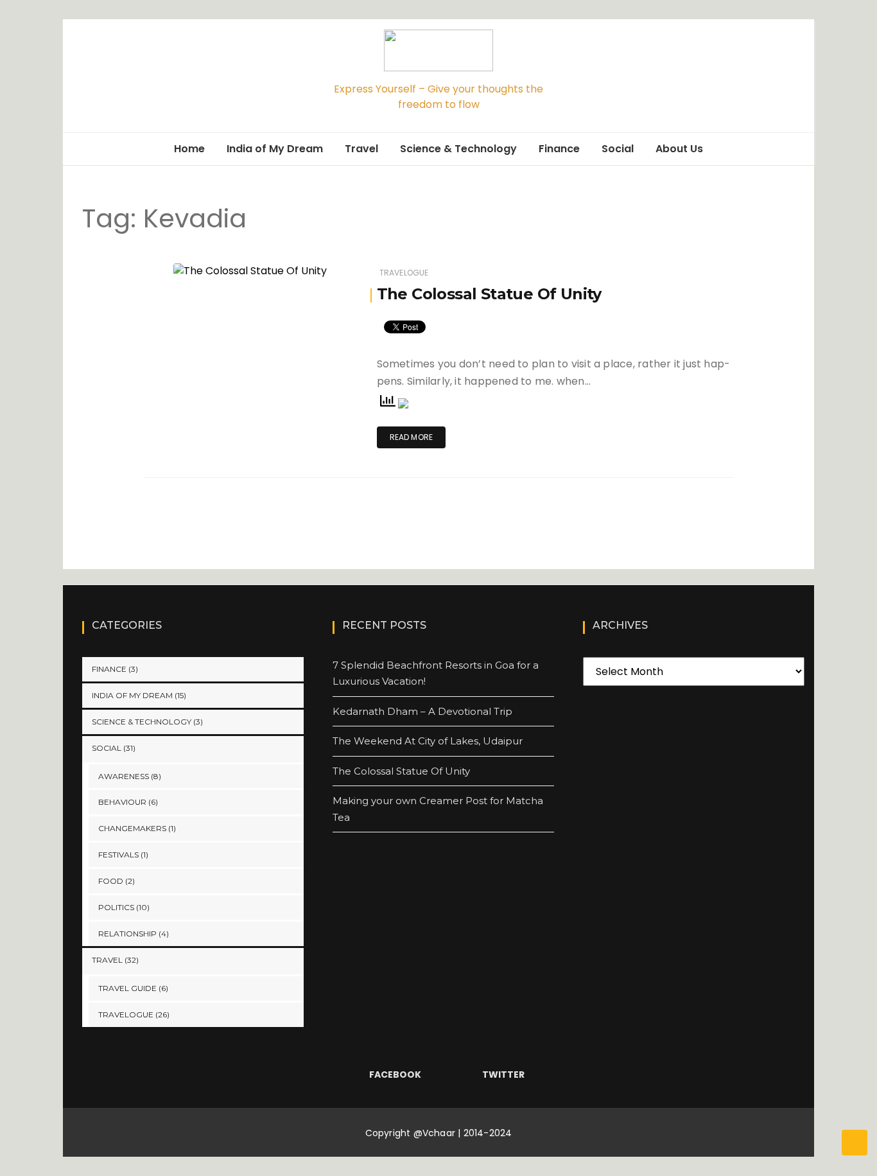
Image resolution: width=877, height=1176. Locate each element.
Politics (116, 907)
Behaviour (122, 802)
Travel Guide (127, 988)
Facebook (395, 1074)
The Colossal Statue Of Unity (489, 294)
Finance (559, 148)
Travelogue (404, 272)
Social (618, 148)
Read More (411, 437)
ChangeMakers (132, 828)
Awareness (123, 776)
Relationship (127, 933)
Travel (361, 148)
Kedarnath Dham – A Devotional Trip (422, 711)
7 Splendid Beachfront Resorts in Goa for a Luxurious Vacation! (436, 673)
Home (189, 148)
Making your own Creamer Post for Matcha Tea (438, 808)
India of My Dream (275, 148)
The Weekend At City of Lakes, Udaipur (428, 741)
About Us (679, 148)
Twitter (503, 1074)
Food (110, 881)
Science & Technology (458, 148)
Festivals (118, 854)
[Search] (799, 75)
